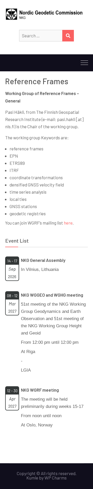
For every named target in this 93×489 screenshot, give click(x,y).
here (68, 222)
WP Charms (55, 477)
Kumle (32, 477)
